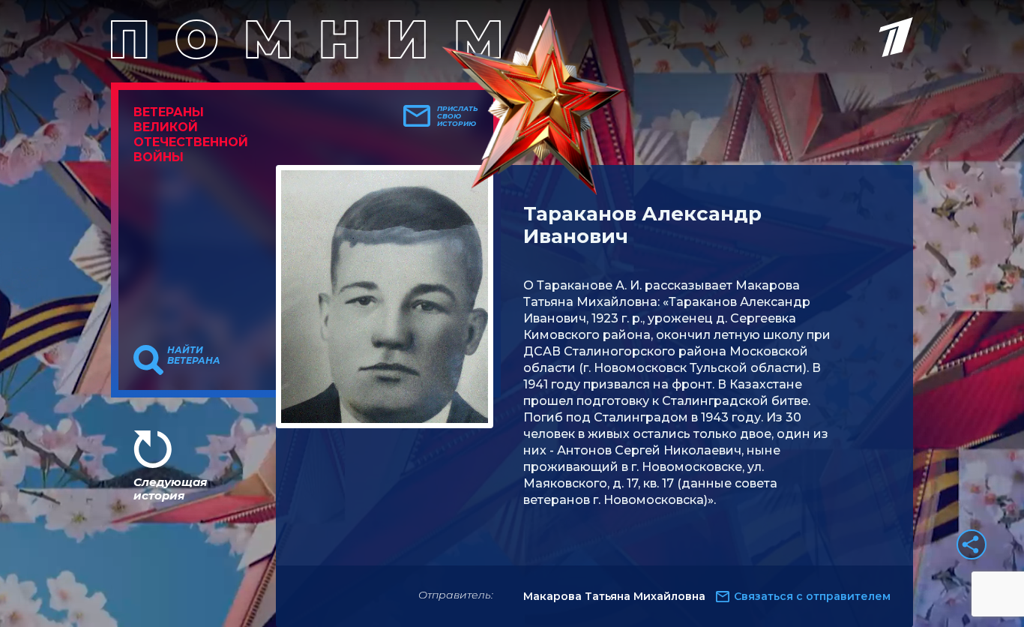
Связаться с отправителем (812, 596)
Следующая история (170, 488)
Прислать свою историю (457, 116)
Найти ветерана (193, 355)
